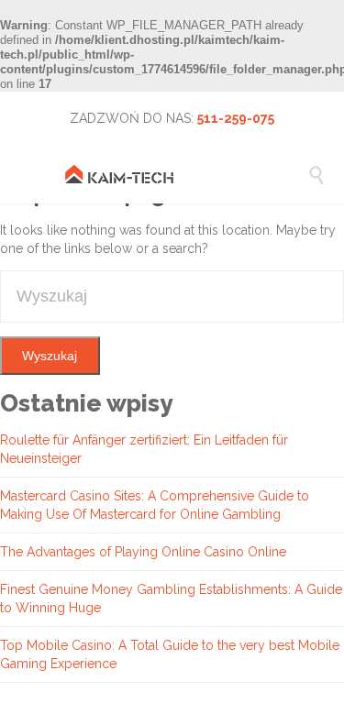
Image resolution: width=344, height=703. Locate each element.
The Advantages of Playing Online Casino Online (143, 551)
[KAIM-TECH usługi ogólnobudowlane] (185, 174)
